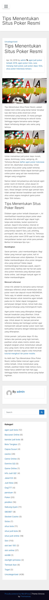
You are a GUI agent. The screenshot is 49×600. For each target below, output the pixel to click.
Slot (6, 541)
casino (8, 454)
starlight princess (13, 560)
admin (23, 60)
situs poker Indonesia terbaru (18, 69)
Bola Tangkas (11, 444)
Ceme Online (11, 459)
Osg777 (8, 488)
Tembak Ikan (11, 565)
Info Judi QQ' (11, 473)
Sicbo (7, 521)
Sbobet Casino (12, 516)
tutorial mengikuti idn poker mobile (20, 353)
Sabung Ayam (11, 507)
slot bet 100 (10, 545)
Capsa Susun (11, 449)
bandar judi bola (12, 439)
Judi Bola (9, 483)
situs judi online (12, 536)
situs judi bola (11, 531)
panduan (9, 492)
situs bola (9, 526)
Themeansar (26, 596)
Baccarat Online (12, 435)
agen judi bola (11, 430)
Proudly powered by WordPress (18, 594)
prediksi (8, 502)
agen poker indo (25, 63)
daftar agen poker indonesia (32, 162)
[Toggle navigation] (6, 6)
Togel (7, 569)
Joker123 (9, 478)
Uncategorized (11, 41)
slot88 (7, 555)
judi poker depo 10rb (33, 66)
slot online (9, 550)
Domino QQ (10, 463)
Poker (7, 497)
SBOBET (8, 512)
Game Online (11, 468)
